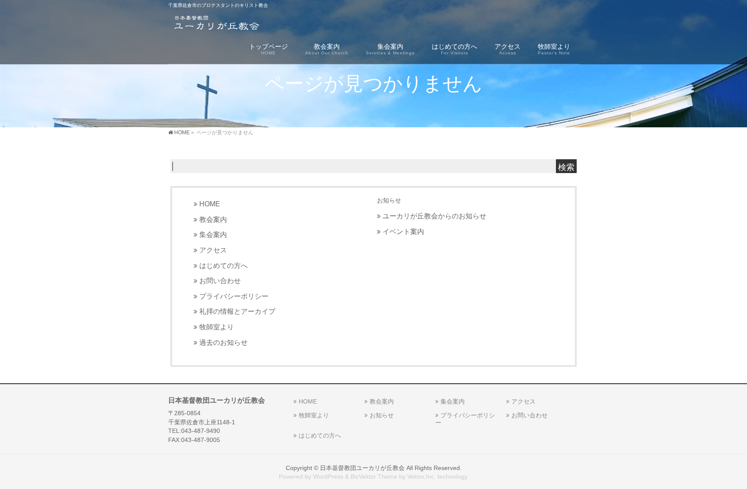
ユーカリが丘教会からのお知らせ (434, 216)
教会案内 (213, 219)
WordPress (328, 476)
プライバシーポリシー (233, 296)
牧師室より (216, 327)
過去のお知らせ (223, 342)
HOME (209, 204)
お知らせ (389, 200)
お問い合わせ (220, 280)
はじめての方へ (223, 265)
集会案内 (213, 234)
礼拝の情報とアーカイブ (237, 311)
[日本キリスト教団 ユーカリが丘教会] (216, 24)
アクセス (213, 250)
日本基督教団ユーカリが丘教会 (362, 467)
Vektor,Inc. (421, 476)
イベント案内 (403, 231)
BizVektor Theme (374, 476)
